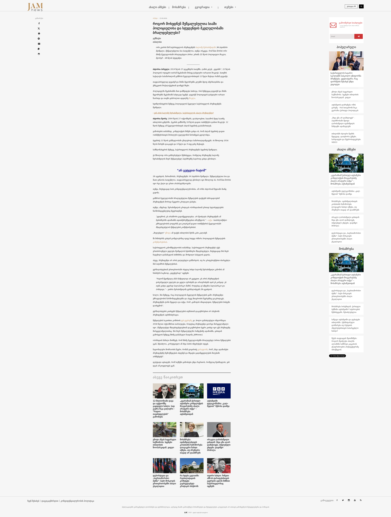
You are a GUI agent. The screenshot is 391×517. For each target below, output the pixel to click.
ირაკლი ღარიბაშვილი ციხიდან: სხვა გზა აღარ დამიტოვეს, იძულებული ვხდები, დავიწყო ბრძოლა (218, 444)
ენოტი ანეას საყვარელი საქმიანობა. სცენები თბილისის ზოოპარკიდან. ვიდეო (164, 443)
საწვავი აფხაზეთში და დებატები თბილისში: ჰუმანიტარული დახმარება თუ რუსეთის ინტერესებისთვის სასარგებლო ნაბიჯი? (346, 325)
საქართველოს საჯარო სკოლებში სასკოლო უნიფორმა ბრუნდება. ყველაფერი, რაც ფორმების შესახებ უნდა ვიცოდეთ (346, 78)
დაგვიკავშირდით (49, 501)
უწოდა (168, 232)
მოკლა (192, 98)
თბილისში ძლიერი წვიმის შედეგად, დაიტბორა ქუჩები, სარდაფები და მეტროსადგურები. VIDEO (346, 138)
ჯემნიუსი (157, 38)
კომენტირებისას (160, 242)
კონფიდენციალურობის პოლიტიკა (77, 501)
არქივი (156, 18)
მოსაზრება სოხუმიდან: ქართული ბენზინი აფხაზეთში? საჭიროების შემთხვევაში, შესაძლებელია (346, 309)
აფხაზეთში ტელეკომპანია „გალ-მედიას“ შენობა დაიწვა (218, 403)
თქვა (210, 220)
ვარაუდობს (203, 349)
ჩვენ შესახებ (33, 501)
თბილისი (157, 42)
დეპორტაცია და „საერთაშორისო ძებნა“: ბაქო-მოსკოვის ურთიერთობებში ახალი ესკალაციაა (164, 480)
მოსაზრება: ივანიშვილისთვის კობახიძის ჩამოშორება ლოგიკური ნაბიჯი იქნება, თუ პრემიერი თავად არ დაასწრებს (191, 446)
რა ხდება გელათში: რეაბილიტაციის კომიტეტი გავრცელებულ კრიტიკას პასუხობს (189, 480)
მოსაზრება (179, 7)
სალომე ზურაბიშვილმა (206, 47)
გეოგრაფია (202, 7)
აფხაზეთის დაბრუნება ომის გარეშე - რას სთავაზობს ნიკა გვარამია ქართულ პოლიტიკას (345, 107)
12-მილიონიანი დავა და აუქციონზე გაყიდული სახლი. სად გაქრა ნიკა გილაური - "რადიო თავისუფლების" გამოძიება (164, 408)
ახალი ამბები (157, 7)
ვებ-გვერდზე (186, 320)
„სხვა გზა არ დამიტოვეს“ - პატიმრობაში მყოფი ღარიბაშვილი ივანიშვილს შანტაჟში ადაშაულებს (343, 122)
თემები (228, 7)
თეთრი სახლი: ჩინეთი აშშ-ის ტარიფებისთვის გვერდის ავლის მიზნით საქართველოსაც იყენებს (218, 480)
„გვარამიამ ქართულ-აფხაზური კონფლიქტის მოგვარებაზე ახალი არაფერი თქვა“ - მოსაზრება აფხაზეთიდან (191, 407)
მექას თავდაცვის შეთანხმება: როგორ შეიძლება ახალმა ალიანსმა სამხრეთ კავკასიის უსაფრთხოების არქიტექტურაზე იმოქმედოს (345, 344)
